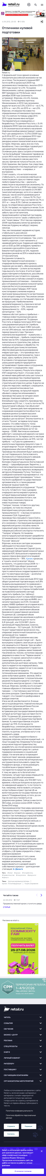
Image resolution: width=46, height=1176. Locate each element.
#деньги (5, 877)
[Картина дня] (29, 4)
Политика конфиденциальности (19, 1110)
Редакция (28, 1126)
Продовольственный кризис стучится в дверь (22, 903)
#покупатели (21, 875)
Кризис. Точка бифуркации (11, 883)
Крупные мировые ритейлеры (18, 881)
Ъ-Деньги (18, 869)
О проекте (11, 1126)
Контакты (11, 1134)
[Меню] (42, 5)
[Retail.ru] (12, 4)
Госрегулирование (31, 883)
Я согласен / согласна (23, 1171)
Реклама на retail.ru (11, 920)
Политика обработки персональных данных (21, 1116)
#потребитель (27, 873)
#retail (10, 873)
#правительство (8, 875)
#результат (31, 875)
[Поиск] (35, 5)
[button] (23, 1017)
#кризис (17, 873)
